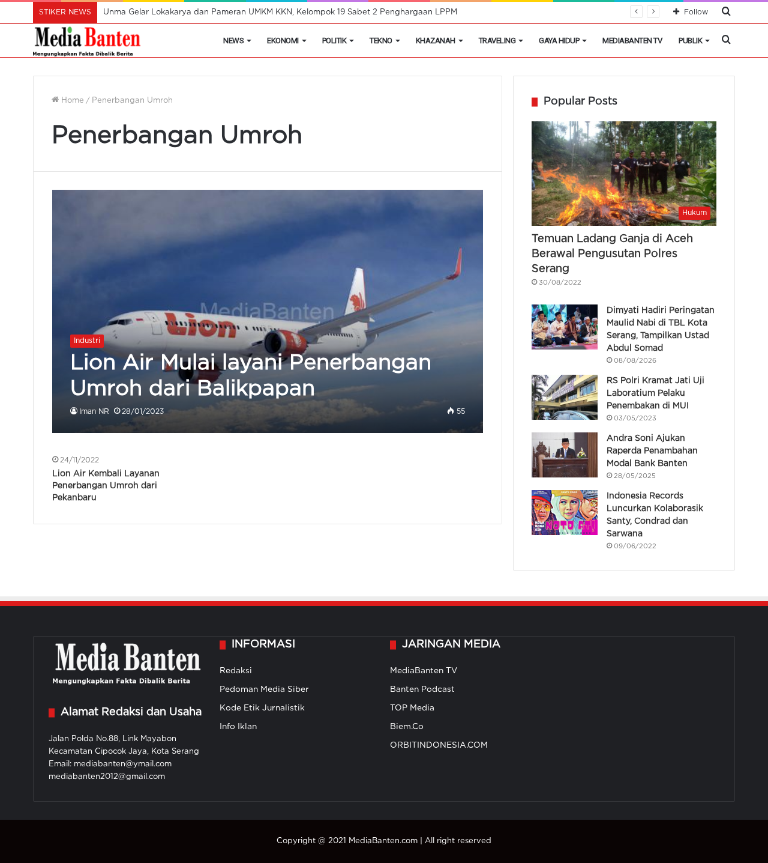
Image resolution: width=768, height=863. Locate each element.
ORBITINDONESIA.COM (439, 745)
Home (71, 100)
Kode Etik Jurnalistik (262, 708)
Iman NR (94, 411)
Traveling (497, 40)
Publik (690, 40)
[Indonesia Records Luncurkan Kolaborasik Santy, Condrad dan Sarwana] (565, 512)
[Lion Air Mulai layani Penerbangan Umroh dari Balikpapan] (268, 311)
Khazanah (435, 40)
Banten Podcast (422, 689)
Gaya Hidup (559, 40)
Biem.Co (407, 726)
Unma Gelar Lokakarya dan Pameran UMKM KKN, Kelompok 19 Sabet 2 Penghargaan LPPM (280, 12)
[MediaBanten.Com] (87, 41)
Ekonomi (283, 40)
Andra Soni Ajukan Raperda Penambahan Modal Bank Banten (652, 451)
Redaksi (236, 670)
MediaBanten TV (632, 40)
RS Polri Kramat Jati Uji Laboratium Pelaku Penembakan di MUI (655, 393)
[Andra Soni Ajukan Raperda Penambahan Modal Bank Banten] (565, 454)
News (233, 40)
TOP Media (412, 708)
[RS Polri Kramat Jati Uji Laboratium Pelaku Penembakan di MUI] (565, 397)
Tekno (381, 40)
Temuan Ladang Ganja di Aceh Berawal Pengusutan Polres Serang (612, 254)
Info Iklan (238, 726)
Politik (334, 40)
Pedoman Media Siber (264, 689)
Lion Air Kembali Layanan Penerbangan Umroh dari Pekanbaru (106, 485)
